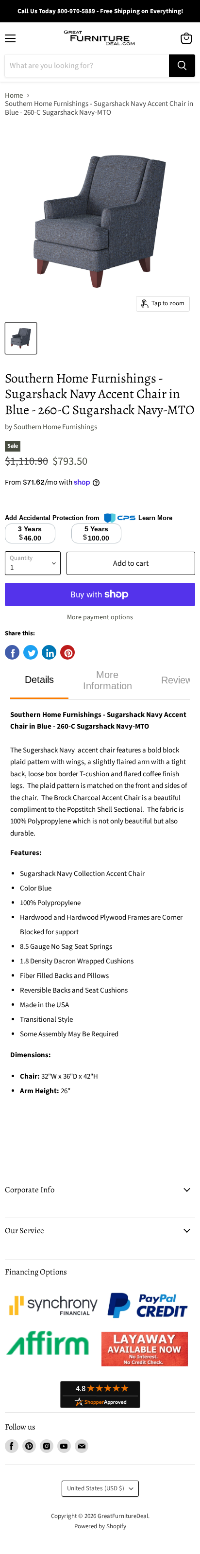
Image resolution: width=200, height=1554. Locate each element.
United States (95, 1488)
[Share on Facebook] (12, 652)
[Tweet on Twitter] (30, 652)
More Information (107, 680)
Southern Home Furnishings (55, 427)
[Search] (182, 65)
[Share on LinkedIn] (49, 652)
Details (39, 679)
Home (14, 95)
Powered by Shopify (100, 1526)
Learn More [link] (155, 518)
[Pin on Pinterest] (67, 652)
